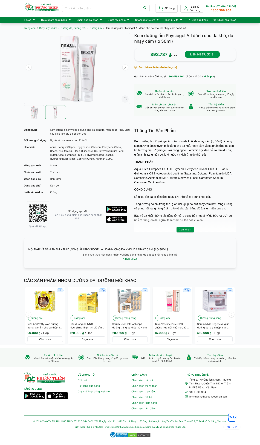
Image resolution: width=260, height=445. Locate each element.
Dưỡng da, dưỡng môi (73, 27)
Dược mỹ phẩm (48, 27)
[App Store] (57, 396)
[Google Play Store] (34, 396)
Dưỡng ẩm (96, 27)
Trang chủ (30, 27)
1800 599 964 (175, 76)
